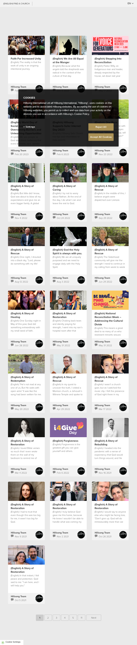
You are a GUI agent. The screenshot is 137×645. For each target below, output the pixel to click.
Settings (30, 127)
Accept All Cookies (101, 137)
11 (81, 617)
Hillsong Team (18, 86)
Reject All (101, 127)
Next (93, 617)
